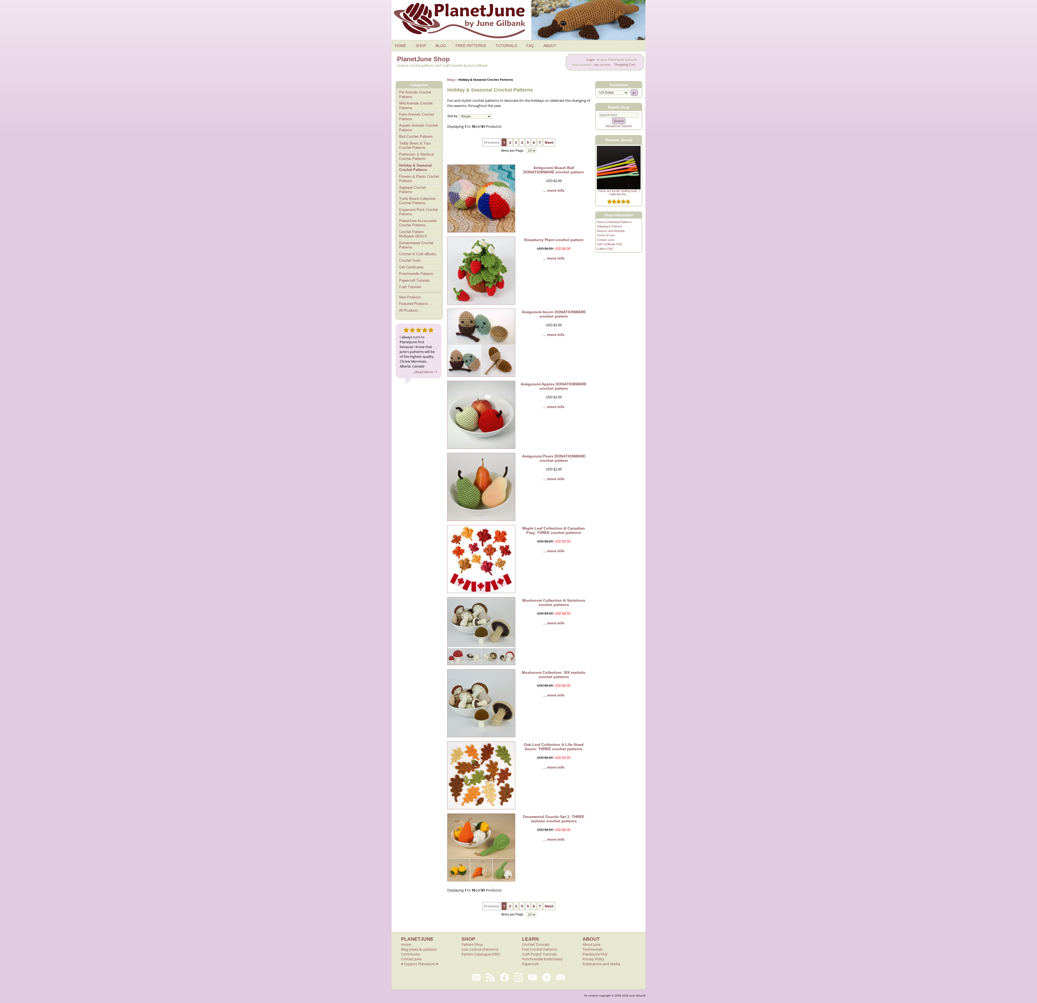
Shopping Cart (624, 64)
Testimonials (593, 949)
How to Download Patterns (614, 222)
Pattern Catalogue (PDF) (481, 954)
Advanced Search (619, 126)
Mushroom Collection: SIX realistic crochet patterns (553, 674)
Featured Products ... (415, 304)
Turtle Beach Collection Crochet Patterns (417, 201)
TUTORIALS (506, 45)
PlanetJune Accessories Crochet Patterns (418, 223)
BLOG (441, 45)
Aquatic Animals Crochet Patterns (418, 127)
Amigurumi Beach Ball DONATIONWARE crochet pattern (553, 170)
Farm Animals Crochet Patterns (416, 116)
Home (406, 944)
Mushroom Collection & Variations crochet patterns (553, 602)
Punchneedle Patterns (416, 274)
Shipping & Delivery (609, 226)
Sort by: (452, 116)
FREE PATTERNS (471, 45)
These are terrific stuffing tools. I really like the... (619, 192)
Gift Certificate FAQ (609, 244)
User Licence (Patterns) (480, 949)
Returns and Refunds (611, 231)
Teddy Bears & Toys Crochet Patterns (415, 145)
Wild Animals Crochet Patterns (416, 105)
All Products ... (411, 310)
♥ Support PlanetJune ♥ (419, 963)
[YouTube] (532, 977)
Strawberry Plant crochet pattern (554, 240)
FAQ (530, 45)
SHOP (421, 45)
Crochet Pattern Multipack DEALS (413, 234)
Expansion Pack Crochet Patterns (418, 212)
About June (591, 944)
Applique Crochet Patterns (412, 190)
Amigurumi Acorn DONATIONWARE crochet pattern (554, 314)
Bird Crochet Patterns (416, 136)
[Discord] (560, 977)
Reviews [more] (618, 140)
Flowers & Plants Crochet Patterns (419, 178)
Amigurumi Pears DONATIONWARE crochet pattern (553, 458)
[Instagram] (518, 977)
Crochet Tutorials (536, 944)
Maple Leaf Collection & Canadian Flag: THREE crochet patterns (553, 530)
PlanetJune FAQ (595, 954)
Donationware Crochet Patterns (416, 245)
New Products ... (412, 297)
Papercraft (530, 963)
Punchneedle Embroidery (542, 959)
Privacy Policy (593, 959)
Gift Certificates (411, 267)
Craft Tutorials (410, 287)
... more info (553, 190)
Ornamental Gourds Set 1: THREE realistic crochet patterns (553, 818)
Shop (450, 80)
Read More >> (426, 371)
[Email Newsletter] (476, 977)
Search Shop (618, 107)
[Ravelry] (546, 977)
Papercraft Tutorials (414, 280)
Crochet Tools (410, 260)
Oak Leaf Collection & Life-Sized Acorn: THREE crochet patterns (554, 746)
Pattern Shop (472, 944)
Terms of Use (606, 235)
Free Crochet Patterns (539, 949)
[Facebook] (504, 977)
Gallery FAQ (605, 248)
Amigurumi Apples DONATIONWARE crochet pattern (554, 386)
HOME (400, 45)
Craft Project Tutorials (539, 954)
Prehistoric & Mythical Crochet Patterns (416, 156)
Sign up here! (602, 64)
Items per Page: (513, 151)
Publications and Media (601, 963)
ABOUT (549, 45)
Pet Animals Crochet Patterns (415, 94)
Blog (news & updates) (419, 949)
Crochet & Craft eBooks (417, 254)
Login (591, 59)
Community (410, 954)
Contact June (605, 239)
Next (549, 142)
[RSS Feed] (490, 977)
